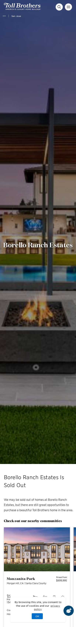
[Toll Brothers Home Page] (22, 8)
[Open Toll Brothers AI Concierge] (68, 610)
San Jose (16, 16)
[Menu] (68, 7)
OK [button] (37, 616)
